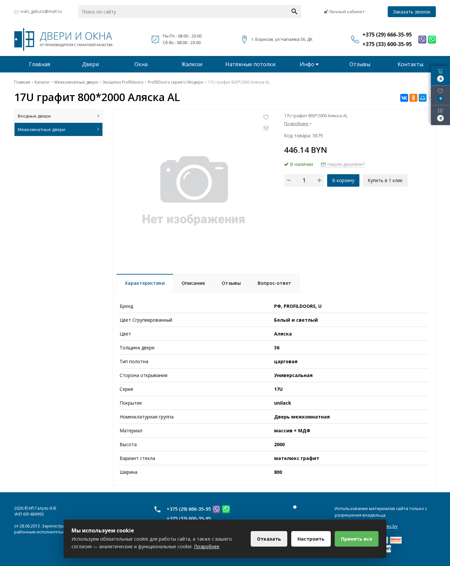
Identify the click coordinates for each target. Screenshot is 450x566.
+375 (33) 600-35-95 (189, 518)
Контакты (410, 64)
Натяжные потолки (250, 64)
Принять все (356, 539)
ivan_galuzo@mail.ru (41, 11)
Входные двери (34, 116)
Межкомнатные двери (41, 129)
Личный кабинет (346, 11)
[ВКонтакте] (404, 98)
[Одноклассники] (413, 98)
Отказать (269, 539)
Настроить (310, 539)
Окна (141, 64)
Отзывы (360, 64)
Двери (90, 64)
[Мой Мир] (423, 98)
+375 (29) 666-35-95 (189, 509)
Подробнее (206, 546)
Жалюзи (192, 64)
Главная (39, 64)
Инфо (308, 64)
